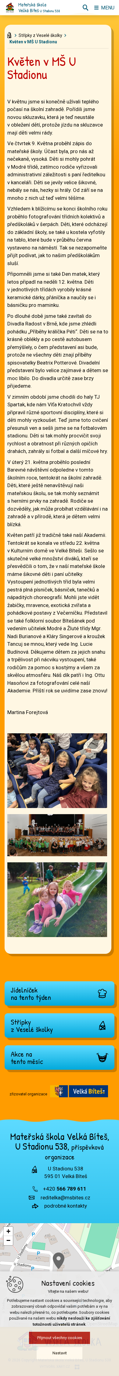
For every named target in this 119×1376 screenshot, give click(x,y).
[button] (58, 1260)
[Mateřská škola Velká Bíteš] (10, 8)
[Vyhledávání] (85, 8)
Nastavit (59, 1353)
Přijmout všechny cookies (59, 1337)
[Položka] (10, 34)
